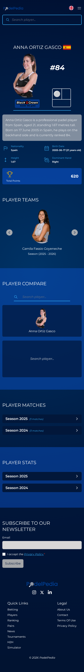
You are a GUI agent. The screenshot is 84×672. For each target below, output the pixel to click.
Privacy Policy (34, 554)
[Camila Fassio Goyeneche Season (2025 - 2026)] (42, 226)
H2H (10, 642)
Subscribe (13, 563)
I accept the (26, 554)
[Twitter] (42, 592)
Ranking (13, 620)
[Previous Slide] (9, 232)
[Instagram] (34, 592)
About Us (63, 609)
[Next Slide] (74, 232)
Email (6, 537)
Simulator (14, 647)
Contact (62, 615)
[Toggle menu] (79, 8)
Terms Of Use (66, 620)
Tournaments (16, 636)
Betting (12, 609)
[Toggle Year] (77, 418)
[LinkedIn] (50, 592)
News (11, 631)
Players (12, 615)
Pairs (10, 626)
